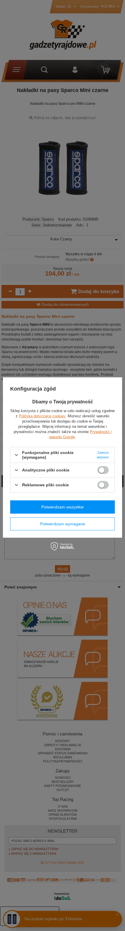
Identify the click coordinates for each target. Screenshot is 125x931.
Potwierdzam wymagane (62, 524)
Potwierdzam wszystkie (62, 507)
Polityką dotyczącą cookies (42, 416)
